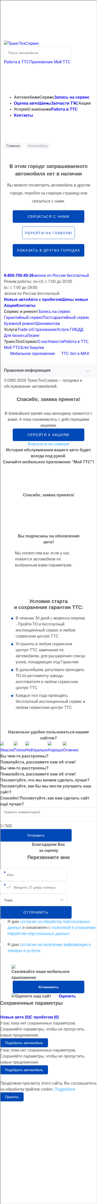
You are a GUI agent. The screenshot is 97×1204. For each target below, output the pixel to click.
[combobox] (33, 900)
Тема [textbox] (8, 900)
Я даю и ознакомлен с (51, 927)
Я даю (49, 947)
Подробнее (64, 1089)
